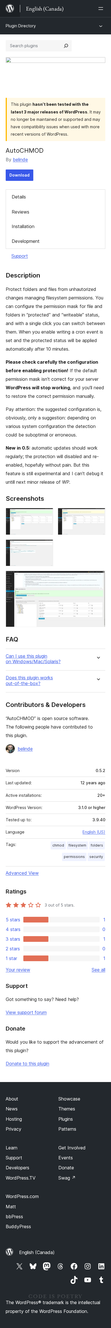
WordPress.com (22, 1196)
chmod (58, 845)
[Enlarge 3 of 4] (45, 547)
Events (65, 1158)
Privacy (13, 1129)
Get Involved (72, 1148)
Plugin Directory (21, 25)
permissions (74, 857)
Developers (17, 1167)
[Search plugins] (66, 45)
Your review (18, 970)
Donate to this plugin (27, 1063)
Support (19, 256)
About (12, 1099)
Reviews (20, 212)
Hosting (14, 1119)
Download (19, 175)
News (12, 1109)
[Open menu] (102, 8)
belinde (20, 159)
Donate (66, 1167)
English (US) (94, 832)
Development (26, 241)
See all (98, 970)
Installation (23, 226)
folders (97, 845)
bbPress (14, 1216)
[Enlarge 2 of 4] (97, 515)
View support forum (26, 1012)
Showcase (69, 1099)
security (96, 857)
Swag (67, 1178)
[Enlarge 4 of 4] (97, 578)
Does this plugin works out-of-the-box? (29, 680)
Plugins (65, 1119)
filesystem (77, 845)
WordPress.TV (21, 1178)
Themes (66, 1109)
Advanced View (22, 873)
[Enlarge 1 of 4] (45, 515)
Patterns (67, 1129)
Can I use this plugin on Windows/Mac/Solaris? (33, 658)
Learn (11, 1148)
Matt (11, 1206)
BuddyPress (18, 1226)
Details (19, 197)
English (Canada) (37, 1252)
